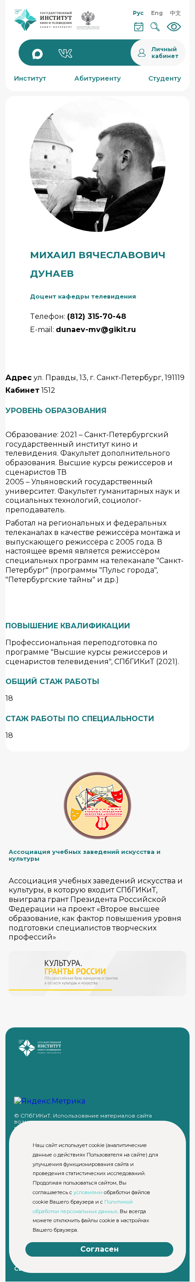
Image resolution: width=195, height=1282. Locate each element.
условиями (87, 1192)
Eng (157, 13)
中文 (175, 13)
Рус (138, 13)
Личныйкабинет (165, 52)
